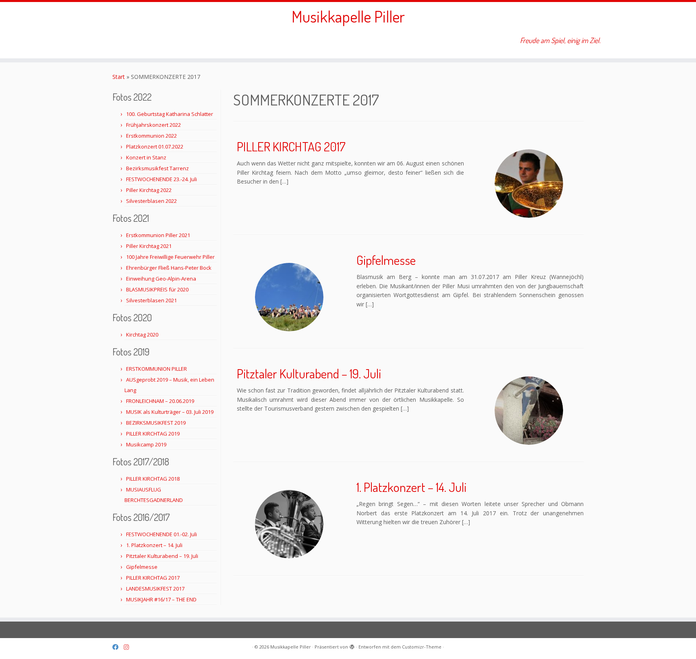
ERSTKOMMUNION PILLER (156, 368)
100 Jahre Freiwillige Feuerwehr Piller (170, 256)
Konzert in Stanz (146, 157)
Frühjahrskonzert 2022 (153, 124)
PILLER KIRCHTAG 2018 (153, 478)
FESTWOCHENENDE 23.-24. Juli (161, 179)
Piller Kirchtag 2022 (149, 190)
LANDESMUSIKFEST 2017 (155, 588)
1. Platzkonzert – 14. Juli (154, 545)
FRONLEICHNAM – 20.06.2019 (160, 401)
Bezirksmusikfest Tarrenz (157, 168)
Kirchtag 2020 (142, 334)
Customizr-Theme (421, 647)
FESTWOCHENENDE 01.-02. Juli (161, 534)
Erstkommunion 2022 (151, 135)
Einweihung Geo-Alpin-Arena (161, 278)
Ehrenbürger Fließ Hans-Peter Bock (168, 267)
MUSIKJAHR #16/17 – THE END (161, 599)
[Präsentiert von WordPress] (352, 645)
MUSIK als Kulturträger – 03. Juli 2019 (169, 411)
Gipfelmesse (141, 566)
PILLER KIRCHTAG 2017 (153, 577)
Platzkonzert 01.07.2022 (154, 146)
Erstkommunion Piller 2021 (158, 235)
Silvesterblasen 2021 (151, 300)
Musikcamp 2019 (146, 444)
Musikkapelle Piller (348, 16)
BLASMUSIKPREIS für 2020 (157, 289)
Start (118, 77)
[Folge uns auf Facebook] (118, 647)
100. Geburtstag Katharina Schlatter (169, 114)
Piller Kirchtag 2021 (149, 246)
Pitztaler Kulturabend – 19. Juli (162, 556)
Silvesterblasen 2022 (151, 201)
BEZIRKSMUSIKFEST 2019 (156, 422)
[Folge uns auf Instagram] (129, 647)
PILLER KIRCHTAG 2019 (153, 433)
